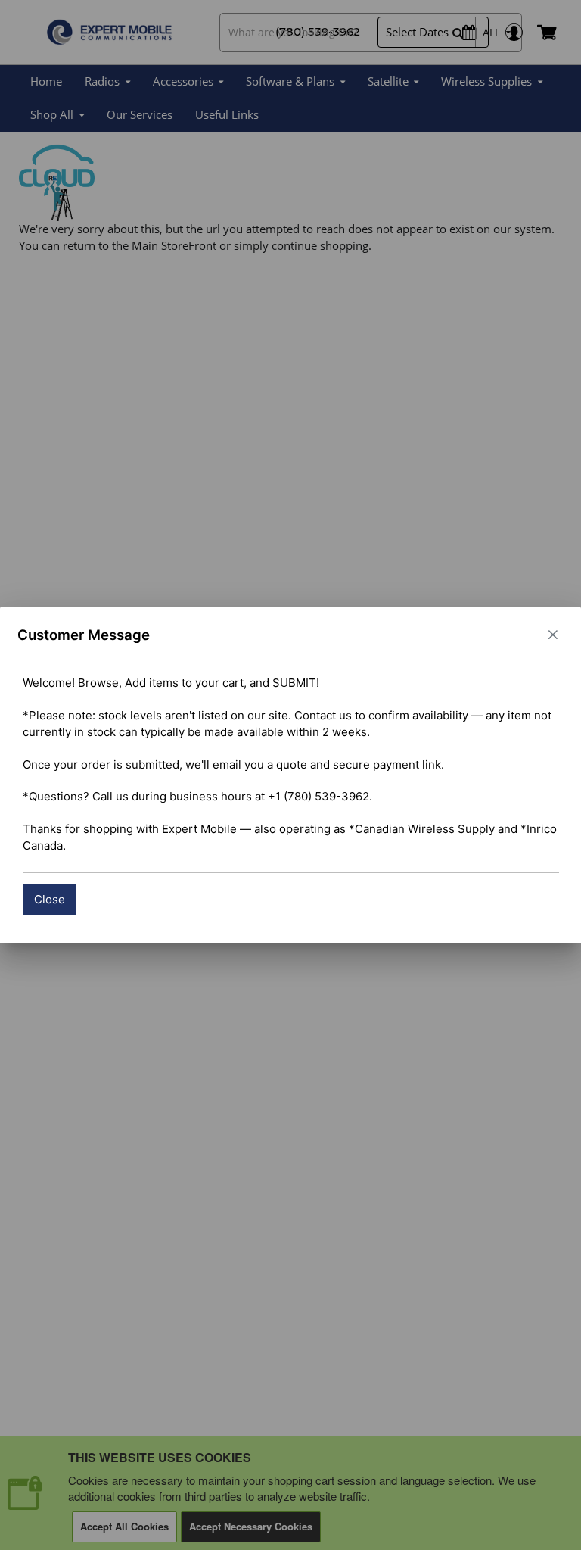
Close (49, 899)
